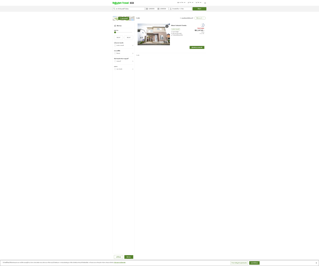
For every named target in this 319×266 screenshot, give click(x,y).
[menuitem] (182, 3)
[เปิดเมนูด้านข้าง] (205, 3)
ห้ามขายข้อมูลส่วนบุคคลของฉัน (239, 263)
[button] (121, 2)
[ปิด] (316, 263)
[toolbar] (156, 8)
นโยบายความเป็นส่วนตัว (120, 262)
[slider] (115, 32)
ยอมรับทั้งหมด (254, 263)
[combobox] (129, 8)
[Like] (167, 26)
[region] (159, 263)
